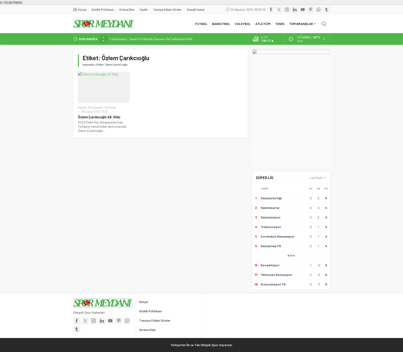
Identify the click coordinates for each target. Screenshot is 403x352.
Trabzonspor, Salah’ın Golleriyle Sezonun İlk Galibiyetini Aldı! (150, 39)
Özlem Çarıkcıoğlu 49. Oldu (99, 117)
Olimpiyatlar (95, 107)
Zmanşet (110, 107)
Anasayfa (88, 64)
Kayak (82, 107)
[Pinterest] (310, 9)
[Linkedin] (295, 9)
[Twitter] (279, 9)
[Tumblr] (326, 9)
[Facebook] (271, 9)
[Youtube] (302, 9)
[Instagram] (287, 9)
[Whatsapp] (318, 9)
